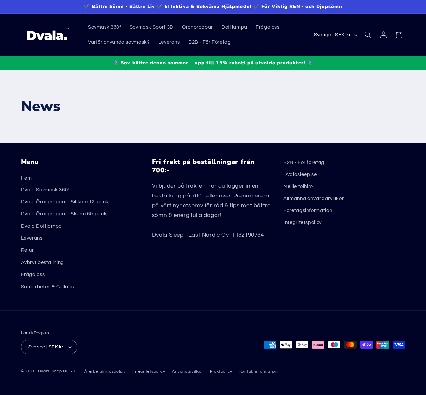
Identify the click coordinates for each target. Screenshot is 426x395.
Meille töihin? (298, 186)
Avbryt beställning (42, 262)
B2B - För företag (303, 162)
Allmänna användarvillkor (313, 198)
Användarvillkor (187, 371)
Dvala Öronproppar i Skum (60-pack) (64, 213)
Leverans (32, 238)
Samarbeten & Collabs (47, 286)
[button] (368, 35)
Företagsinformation (307, 210)
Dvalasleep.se (300, 174)
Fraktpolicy (221, 371)
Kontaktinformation (258, 371)
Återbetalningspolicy (105, 371)
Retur (27, 250)
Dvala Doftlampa (41, 226)
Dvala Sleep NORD (56, 371)
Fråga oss (33, 274)
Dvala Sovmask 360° (45, 189)
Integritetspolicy (302, 222)
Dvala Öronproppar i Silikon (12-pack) (65, 201)
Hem (26, 177)
